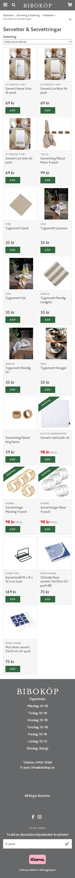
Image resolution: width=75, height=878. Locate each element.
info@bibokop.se (43, 767)
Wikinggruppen (47, 869)
